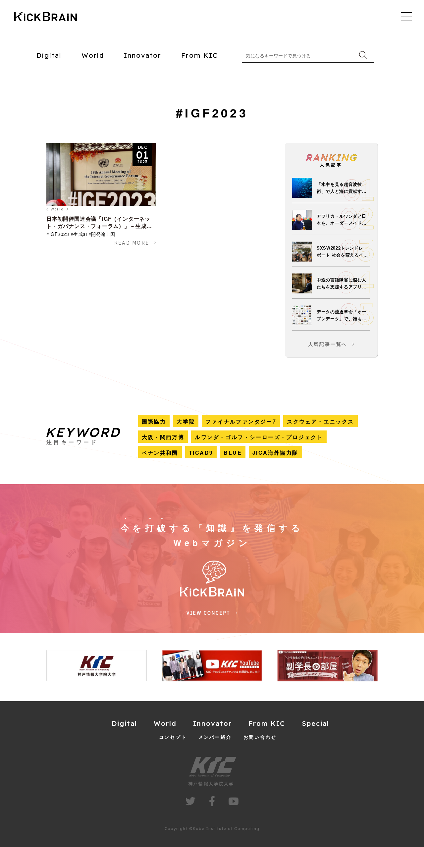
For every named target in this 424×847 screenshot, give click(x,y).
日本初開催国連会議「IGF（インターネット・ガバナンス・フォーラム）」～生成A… (98, 226)
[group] (96, 665)
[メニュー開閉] (406, 16)
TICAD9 (201, 452)
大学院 (186, 421)
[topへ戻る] (45, 17)
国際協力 (154, 421)
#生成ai (79, 234)
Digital (49, 55)
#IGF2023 (57, 234)
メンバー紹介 (215, 736)
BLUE (233, 452)
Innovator (142, 55)
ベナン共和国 (160, 452)
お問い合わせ (260, 736)
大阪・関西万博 (163, 437)
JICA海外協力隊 (275, 452)
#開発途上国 (101, 234)
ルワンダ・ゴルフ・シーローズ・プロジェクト (259, 437)
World (92, 55)
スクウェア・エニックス (320, 421)
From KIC (199, 55)
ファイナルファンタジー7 (240, 421)
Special (315, 723)
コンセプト (173, 736)
